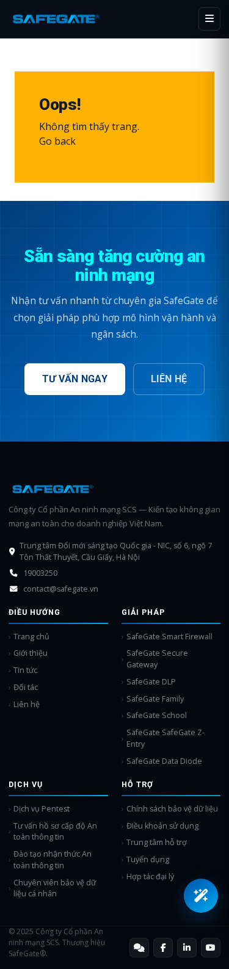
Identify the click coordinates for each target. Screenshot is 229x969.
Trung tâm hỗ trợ (156, 842)
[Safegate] (56, 18)
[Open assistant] (201, 896)
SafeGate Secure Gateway (157, 659)
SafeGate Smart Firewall (169, 636)
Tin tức (25, 670)
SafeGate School (156, 715)
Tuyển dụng (147, 859)
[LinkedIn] (187, 947)
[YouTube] (210, 947)
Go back (57, 141)
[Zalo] (139, 947)
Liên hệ (169, 379)
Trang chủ (31, 636)
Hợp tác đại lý (150, 876)
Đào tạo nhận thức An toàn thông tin (52, 860)
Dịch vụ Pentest (41, 809)
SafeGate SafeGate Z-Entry (165, 738)
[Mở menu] (209, 19)
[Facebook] (163, 947)
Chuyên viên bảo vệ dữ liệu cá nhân (54, 888)
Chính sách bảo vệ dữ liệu (172, 809)
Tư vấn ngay (75, 379)
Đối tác (25, 687)
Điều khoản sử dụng (162, 826)
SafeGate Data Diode (164, 761)
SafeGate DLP (151, 682)
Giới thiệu (30, 653)
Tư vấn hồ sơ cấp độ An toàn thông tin (55, 832)
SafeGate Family (155, 699)
